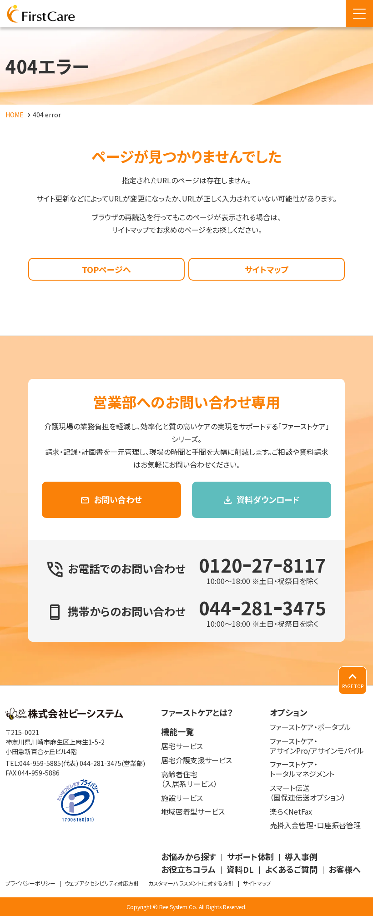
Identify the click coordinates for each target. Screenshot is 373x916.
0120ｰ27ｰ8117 (262, 565)
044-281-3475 (100, 763)
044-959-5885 (40, 763)
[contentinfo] (186, 800)
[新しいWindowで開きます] (64, 716)
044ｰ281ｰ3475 (262, 607)
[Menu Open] (359, 13)
